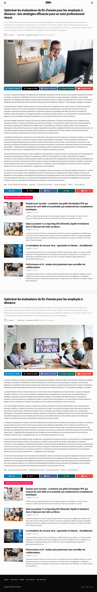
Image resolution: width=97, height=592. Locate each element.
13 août (36, 229)
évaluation (32, 184)
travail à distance (79, 184)
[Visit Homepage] (48, 3)
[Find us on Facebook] (87, 587)
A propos (6, 579)
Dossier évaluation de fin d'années (17, 184)
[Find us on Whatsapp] (92, 587)
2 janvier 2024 (21, 320)
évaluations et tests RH (52, 470)
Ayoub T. (12, 35)
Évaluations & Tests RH (33, 35)
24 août (36, 212)
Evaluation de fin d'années (44, 184)
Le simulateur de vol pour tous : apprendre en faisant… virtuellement (59, 245)
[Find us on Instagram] (89, 587)
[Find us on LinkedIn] (82, 587)
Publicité (22, 579)
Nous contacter (30, 579)
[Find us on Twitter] (85, 587)
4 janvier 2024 (21, 35)
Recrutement (14, 579)
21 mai (36, 270)
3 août (36, 248)
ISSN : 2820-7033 (41, 579)
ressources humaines (60, 184)
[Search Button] (92, 3)
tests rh (70, 184)
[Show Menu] (5, 3)
